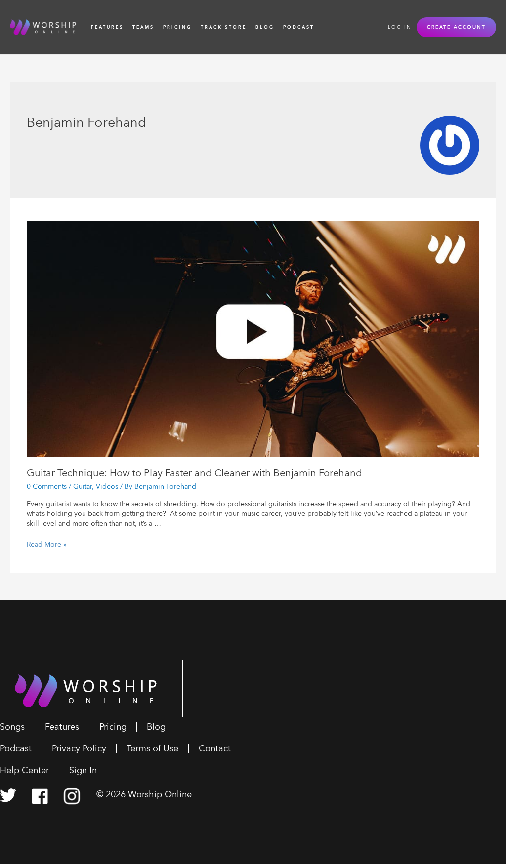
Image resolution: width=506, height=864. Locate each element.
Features (107, 27)
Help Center (24, 770)
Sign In (83, 770)
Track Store (224, 27)
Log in (400, 27)
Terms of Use (152, 748)
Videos (107, 486)
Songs (12, 727)
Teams (143, 27)
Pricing (177, 27)
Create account (456, 27)
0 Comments (47, 486)
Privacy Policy (79, 748)
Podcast (298, 27)
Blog (264, 27)
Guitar (82, 486)
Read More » (47, 544)
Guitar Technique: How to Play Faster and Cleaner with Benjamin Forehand (194, 473)
